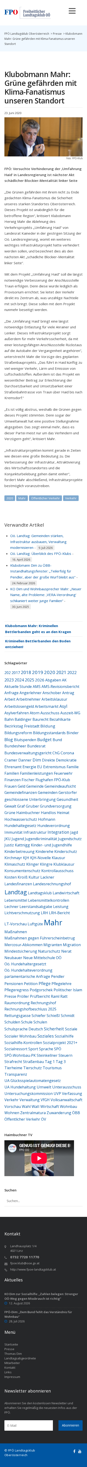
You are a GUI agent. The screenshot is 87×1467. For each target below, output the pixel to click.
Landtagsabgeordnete (20, 1358)
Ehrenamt (13, 766)
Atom (34, 712)
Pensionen (13, 983)
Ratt (64, 996)
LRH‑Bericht (59, 912)
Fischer (28, 779)
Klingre (46, 864)
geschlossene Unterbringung (30, 799)
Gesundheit (67, 799)
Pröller (23, 996)
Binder (73, 732)
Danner (25, 760)
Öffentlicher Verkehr (45, 498)
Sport (33, 1048)
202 (7, 672)
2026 (39, 680)
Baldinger (23, 719)
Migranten (52, 944)
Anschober (51, 692)
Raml (55, 996)
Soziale (71, 1029)
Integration (58, 832)
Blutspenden (25, 739)
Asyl (63, 706)
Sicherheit (54, 1029)
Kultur (34, 877)
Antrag (68, 692)
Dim (36, 760)
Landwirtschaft (66, 892)
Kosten (10, 877)
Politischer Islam (68, 989)
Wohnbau (68, 1106)
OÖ (58, 957)
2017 (16, 672)
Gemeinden (48, 792)
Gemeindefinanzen (20, 792)
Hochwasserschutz (20, 819)
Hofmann (46, 819)
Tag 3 (61, 1061)
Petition (31, 983)
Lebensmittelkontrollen (48, 900)
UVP (57, 1093)
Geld (21, 786)
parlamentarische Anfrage (27, 976)
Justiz (9, 845)
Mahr (22, 498)
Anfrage (11, 692)
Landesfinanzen (18, 883)
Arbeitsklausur (54, 699)
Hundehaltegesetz (20, 825)
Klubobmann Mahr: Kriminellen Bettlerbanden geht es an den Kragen (38, 628)
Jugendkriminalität (41, 838)
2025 (29, 680)
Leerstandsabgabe (35, 906)
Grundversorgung (55, 806)
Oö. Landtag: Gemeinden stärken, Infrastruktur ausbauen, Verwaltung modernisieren (38, 541)
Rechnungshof (43, 1002)
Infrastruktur (35, 832)
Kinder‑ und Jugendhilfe (51, 845)
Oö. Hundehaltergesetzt (25, 964)
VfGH (45, 1099)
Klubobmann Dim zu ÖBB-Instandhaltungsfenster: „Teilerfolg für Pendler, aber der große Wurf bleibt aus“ (42, 571)
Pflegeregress (16, 989)
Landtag (15, 892)
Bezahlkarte (60, 719)
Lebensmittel (15, 900)
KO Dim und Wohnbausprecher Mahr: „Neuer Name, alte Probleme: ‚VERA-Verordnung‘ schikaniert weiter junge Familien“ (45, 595)
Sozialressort (15, 1048)
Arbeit (9, 699)
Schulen (40, 1022)
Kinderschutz (65, 851)
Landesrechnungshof (52, 883)
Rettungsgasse (17, 1015)
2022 (72, 672)
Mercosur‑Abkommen (23, 944)
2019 (37, 672)
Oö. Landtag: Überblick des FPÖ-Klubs (40, 553)
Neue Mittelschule (39, 957)
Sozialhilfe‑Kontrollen (23, 1042)
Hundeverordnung (53, 825)
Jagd (74, 832)
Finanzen (12, 779)
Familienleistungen (36, 773)
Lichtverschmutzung (22, 912)
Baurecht (40, 719)
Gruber (32, 806)
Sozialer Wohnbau (20, 1036)
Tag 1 (50, 1061)
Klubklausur (63, 864)
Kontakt (9, 1367)
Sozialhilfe (64, 1036)
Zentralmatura (33, 1112)
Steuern (65, 1055)
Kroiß (23, 877)
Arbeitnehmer (28, 699)
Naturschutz (49, 951)
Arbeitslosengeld (19, 706)
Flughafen (44, 779)
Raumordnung (17, 1002)
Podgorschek (41, 989)
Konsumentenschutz (22, 870)
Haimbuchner (28, 812)
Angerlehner (30, 692)
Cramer (10, 760)
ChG (56, 752)
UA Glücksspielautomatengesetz (32, 1080)
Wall (35, 1106)
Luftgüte (35, 923)
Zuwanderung (59, 1112)
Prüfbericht (40, 996)
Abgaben (53, 680)
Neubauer (13, 957)
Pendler (57, 976)
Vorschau (12, 1106)
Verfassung (72, 1093)
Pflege (45, 983)
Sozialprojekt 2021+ (60, 1042)
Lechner (11, 906)
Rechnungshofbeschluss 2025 (30, 1009)
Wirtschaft (49, 1106)
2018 (26, 672)
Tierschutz (32, 1067)
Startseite (11, 1344)
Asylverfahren (16, 712)
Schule (26, 1022)
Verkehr (71, 498)
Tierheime (13, 1067)
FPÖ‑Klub (62, 779)
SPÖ (57, 1048)
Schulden (12, 1022)
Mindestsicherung (20, 951)
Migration (72, 944)
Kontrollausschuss (57, 870)
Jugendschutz (70, 838)
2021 (61, 672)
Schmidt (67, 1015)
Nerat (66, 951)
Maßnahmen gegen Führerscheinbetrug (39, 938)
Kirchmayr (13, 857)
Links (8, 1372)
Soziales (45, 1036)
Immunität (13, 832)
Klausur (58, 857)
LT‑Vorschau (15, 923)
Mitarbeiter (12, 1363)
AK (64, 680)
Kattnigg (22, 845)
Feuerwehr (63, 773)
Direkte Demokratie (59, 760)
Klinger (32, 864)
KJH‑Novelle (40, 857)
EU (39, 766)
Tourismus (52, 1067)
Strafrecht (13, 1061)
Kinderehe (44, 851)
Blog (8, 739)
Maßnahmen (15, 931)
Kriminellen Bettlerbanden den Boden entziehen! (38, 644)
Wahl (26, 1106)
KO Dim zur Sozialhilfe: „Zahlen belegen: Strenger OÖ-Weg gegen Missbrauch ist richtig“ (41, 1296)
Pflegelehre (61, 983)
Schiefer (39, 1015)
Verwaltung (29, 1099)
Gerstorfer (67, 792)
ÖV (43, 1119)
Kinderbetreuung (19, 851)
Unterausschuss (66, 1087)
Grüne (9, 812)
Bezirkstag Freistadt (21, 726)
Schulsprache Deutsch (23, 1029)
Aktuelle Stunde (18, 686)
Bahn (9, 719)
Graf (21, 806)
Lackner (47, 877)
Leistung (60, 906)
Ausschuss (49, 712)
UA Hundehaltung (20, 1087)
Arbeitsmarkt (46, 706)
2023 (9, 680)
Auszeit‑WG (70, 712)
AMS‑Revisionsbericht (60, 686)
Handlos (48, 812)
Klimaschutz (14, 864)
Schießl (53, 1015)
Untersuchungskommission (28, 1093)
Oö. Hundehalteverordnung (28, 970)
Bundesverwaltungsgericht (28, 752)
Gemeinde (35, 786)
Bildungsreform (18, 732)
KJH (26, 857)
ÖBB (76, 1112)
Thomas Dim (13, 1354)
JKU (7, 838)
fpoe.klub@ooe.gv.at (24, 1263)
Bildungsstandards (49, 732)
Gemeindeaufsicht (60, 786)
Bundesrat (36, 746)
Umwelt (44, 1087)
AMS (37, 686)
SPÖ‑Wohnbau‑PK (20, 1055)
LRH (44, 912)
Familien (11, 773)
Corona (67, 752)
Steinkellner (47, 1055)
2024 (19, 680)
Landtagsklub (40, 892)
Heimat (63, 812)
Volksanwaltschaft (66, 1099)
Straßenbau (33, 1061)
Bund (57, 739)
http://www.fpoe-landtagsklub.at (33, 1269)
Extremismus (54, 766)
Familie (73, 766)
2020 (9, 498)
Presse (10, 996)
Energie (29, 766)
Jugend (18, 838)
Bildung (47, 726)
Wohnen (11, 1112)
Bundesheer (15, 746)
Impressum (12, 1377)
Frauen (10, 786)
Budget (44, 739)
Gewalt (10, 806)
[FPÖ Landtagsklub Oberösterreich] (27, 12)
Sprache (46, 1048)
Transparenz (15, 1074)
